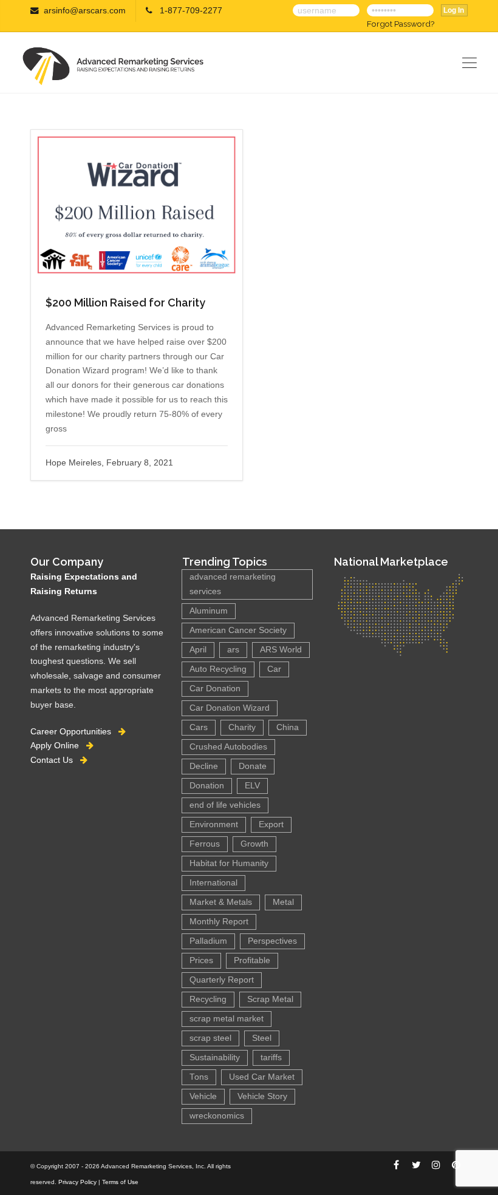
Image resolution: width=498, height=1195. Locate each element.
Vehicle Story (262, 1096)
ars (233, 649)
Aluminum (208, 610)
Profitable (252, 960)
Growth (254, 843)
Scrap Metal (270, 999)
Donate (253, 766)
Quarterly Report (221, 979)
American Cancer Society (238, 630)
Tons (198, 1077)
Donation (206, 785)
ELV (252, 785)
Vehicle (203, 1096)
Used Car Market (262, 1077)
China (287, 727)
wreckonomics (216, 1115)
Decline (203, 766)
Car (274, 669)
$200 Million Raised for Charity (125, 302)
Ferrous (204, 843)
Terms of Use (120, 1182)
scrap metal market (226, 1018)
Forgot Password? (400, 24)
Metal (283, 902)
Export (271, 824)
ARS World (281, 649)
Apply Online (58, 745)
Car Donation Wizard (229, 708)
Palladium (208, 941)
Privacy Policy (77, 1182)
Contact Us (55, 760)
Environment (213, 824)
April (197, 649)
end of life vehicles (225, 805)
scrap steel (210, 1038)
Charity (242, 727)
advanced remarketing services (232, 584)
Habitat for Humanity (228, 863)
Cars (198, 727)
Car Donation (214, 688)
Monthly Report (218, 921)
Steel (261, 1038)
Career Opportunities (74, 731)
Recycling (208, 999)
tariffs (271, 1057)
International (213, 882)
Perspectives (272, 941)
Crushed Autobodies (228, 746)
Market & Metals (220, 902)
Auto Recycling (218, 669)
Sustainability (214, 1057)
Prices (201, 960)
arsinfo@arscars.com (85, 10)
